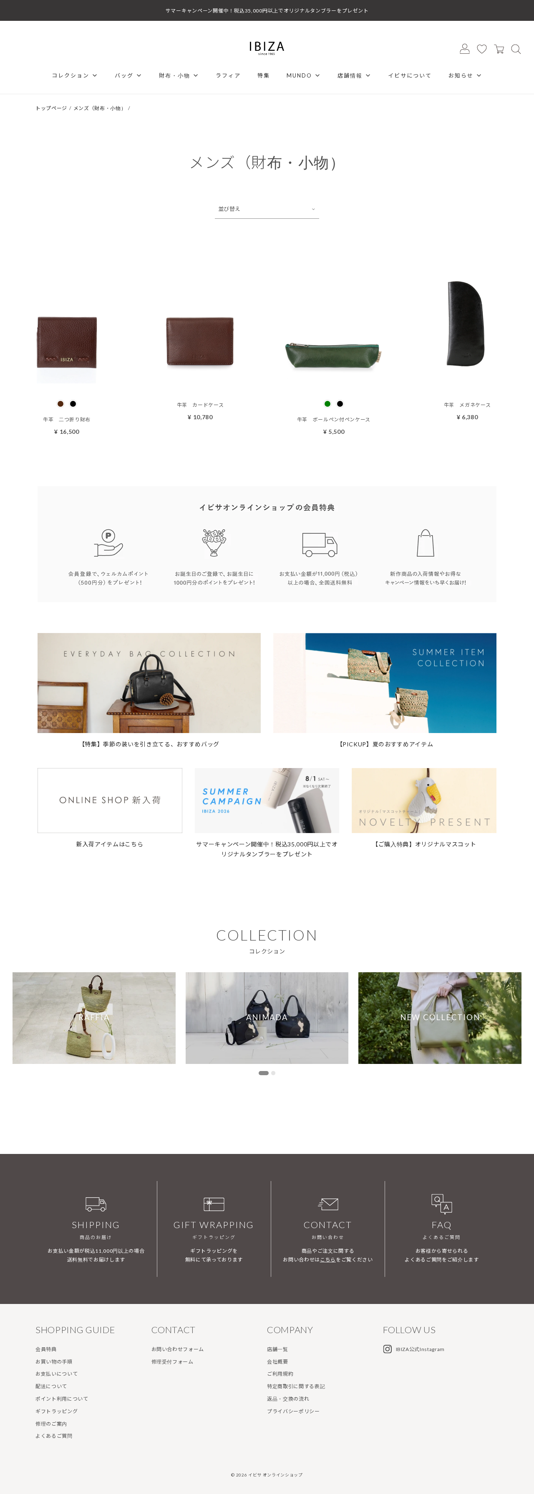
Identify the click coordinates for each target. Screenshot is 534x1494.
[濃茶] (60, 404)
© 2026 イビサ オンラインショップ (266, 1474)
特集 (263, 75)
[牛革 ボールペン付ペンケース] (334, 381)
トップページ (51, 108)
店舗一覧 (277, 1349)
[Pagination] (264, 1073)
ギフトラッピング (56, 1411)
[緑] (327, 404)
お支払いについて (56, 1374)
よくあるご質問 (54, 1436)
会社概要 (277, 1362)
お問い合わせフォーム (177, 1349)
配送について (51, 1386)
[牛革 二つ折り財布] (67, 381)
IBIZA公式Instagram (420, 1349)
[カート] (499, 48)
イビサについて (410, 75)
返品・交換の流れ (288, 1399)
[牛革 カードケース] (200, 381)
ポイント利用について (61, 1399)
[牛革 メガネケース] (467, 381)
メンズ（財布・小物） (99, 108)
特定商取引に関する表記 (296, 1386)
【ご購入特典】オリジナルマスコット (424, 844)
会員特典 (46, 1349)
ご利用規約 (280, 1374)
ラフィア (228, 75)
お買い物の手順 (54, 1362)
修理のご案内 (51, 1424)
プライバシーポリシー (293, 1411)
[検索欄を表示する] (516, 49)
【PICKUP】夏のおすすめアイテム (385, 744)
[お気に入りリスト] (481, 48)
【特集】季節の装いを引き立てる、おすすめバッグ (149, 744)
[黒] (73, 404)
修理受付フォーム (172, 1362)
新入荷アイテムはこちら (109, 844)
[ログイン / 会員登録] (464, 48)
